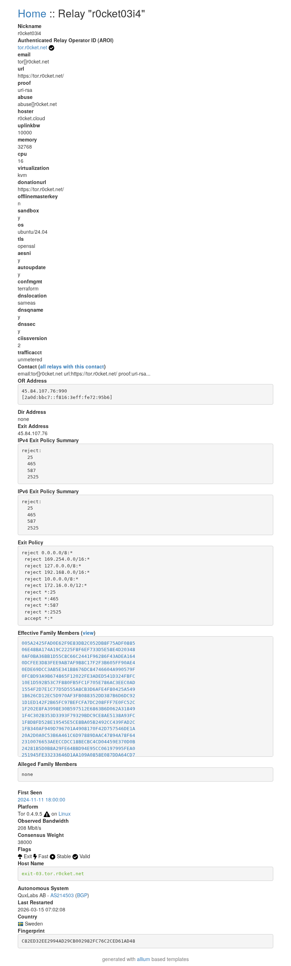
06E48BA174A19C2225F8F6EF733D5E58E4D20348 (78, 649)
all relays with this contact (72, 366)
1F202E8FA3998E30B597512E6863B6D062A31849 (78, 708)
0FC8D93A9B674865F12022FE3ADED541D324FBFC (78, 676)
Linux (65, 813)
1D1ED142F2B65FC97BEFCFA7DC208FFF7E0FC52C (78, 702)
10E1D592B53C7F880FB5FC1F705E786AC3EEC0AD (78, 682)
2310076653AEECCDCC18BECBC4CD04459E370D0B (78, 741)
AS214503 (62, 895)
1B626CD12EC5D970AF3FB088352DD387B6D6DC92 (78, 695)
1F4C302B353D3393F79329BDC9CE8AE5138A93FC (78, 715)
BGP (82, 895)
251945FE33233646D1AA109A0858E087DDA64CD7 (78, 754)
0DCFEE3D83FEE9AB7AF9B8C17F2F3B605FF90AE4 (78, 662)
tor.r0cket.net (32, 47)
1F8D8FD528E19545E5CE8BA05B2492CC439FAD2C (78, 722)
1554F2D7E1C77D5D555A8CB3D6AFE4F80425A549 (78, 689)
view (88, 632)
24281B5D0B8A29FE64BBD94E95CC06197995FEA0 (78, 748)
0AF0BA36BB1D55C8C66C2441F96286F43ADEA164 (78, 656)
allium (143, 958)
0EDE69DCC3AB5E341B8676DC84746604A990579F (78, 669)
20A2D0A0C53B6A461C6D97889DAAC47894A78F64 (78, 735)
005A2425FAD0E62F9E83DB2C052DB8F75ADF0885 (78, 643)
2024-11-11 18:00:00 (41, 799)
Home (32, 13)
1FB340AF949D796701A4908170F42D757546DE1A (78, 728)
